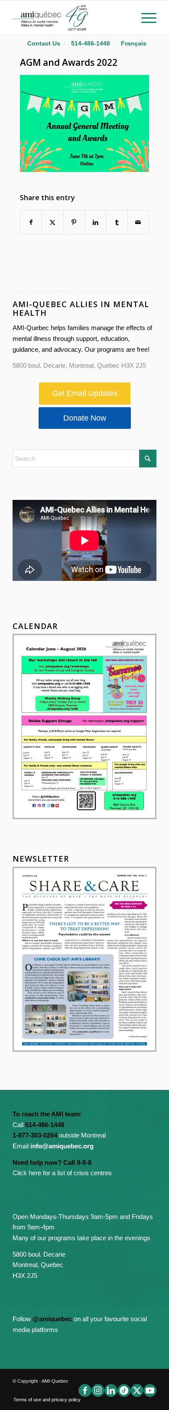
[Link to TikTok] (123, 1390)
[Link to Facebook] (84, 1390)
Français (133, 43)
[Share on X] (52, 222)
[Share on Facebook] (31, 222)
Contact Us (43, 43)
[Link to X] (136, 1390)
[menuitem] (44, 43)
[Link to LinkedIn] (110, 1390)
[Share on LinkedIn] (95, 222)
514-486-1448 (90, 43)
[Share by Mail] (138, 222)
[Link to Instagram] (97, 1390)
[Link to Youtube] (149, 1390)
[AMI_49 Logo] (70, 17)
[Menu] (144, 17)
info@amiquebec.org (62, 1146)
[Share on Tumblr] (116, 222)
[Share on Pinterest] (74, 222)
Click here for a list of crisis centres (62, 1173)
